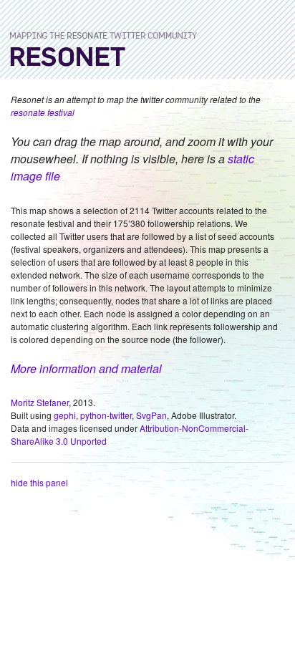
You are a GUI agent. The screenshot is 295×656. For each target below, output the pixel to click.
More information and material (86, 368)
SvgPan (151, 415)
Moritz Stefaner (40, 402)
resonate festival (42, 112)
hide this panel (39, 482)
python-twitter (106, 415)
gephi (65, 415)
